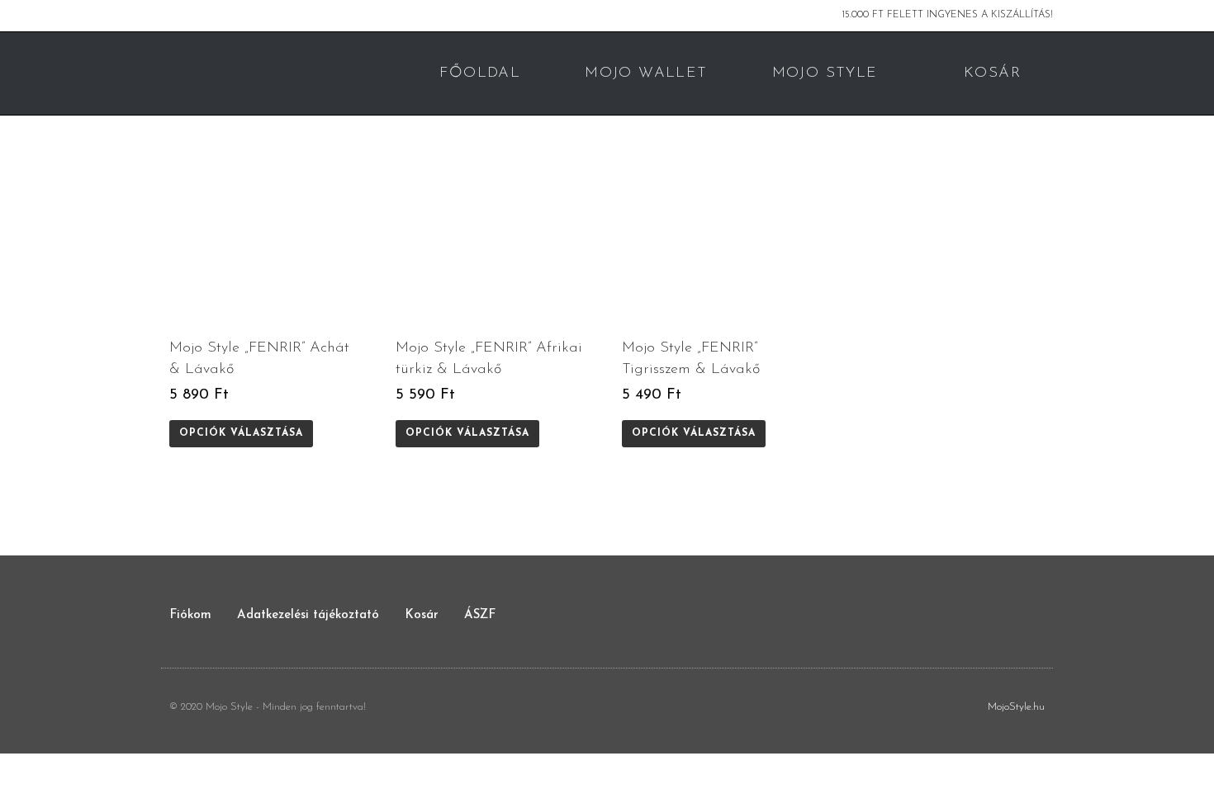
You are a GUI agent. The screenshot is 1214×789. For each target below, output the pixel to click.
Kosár (422, 615)
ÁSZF (480, 615)
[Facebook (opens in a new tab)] (168, 15)
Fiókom (190, 615)
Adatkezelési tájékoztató (308, 615)
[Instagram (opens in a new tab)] (184, 15)
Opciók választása (241, 433)
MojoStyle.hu (1016, 707)
